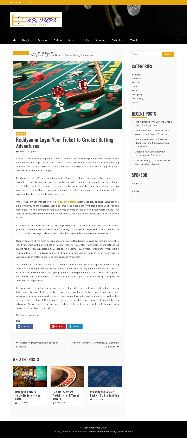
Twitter (42, 326)
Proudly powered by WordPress (70, 431)
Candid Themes (125, 431)
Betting (21, 133)
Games (71, 40)
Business (42, 40)
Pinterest (59, 326)
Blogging (26, 40)
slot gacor (137, 183)
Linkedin (75, 326)
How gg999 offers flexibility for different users (28, 395)
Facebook (25, 326)
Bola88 (136, 190)
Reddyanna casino (66, 201)
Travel (133, 40)
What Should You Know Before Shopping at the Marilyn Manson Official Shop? (152, 143)
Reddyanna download (29, 315)
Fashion (57, 40)
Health (85, 40)
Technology (117, 40)
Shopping (100, 40)
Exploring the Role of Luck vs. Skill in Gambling (104, 393)
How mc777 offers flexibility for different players (66, 395)
